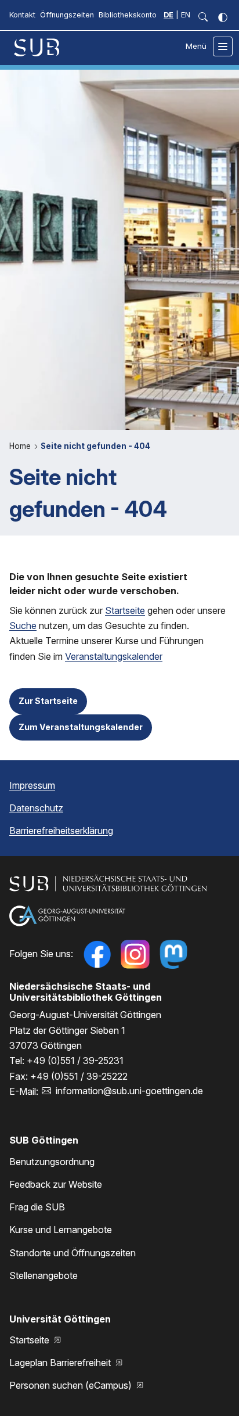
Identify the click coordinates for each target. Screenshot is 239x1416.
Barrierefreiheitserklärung (61, 830)
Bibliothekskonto (128, 14)
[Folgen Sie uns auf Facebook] (96, 954)
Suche (23, 625)
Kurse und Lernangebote (60, 1229)
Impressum (32, 785)
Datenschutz (36, 808)
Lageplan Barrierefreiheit (61, 1362)
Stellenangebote (43, 1275)
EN (185, 14)
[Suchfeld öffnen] (203, 17)
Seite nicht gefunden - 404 (95, 446)
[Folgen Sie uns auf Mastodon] (173, 954)
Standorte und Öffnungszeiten (72, 1253)
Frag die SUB (37, 1207)
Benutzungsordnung (52, 1161)
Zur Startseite (48, 701)
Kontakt (22, 14)
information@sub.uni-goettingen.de (129, 1091)
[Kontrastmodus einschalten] (223, 17)
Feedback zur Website (55, 1184)
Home (21, 446)
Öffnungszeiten (67, 14)
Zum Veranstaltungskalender (81, 727)
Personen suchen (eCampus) (71, 1385)
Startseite (125, 610)
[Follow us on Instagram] (135, 954)
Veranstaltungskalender (113, 656)
